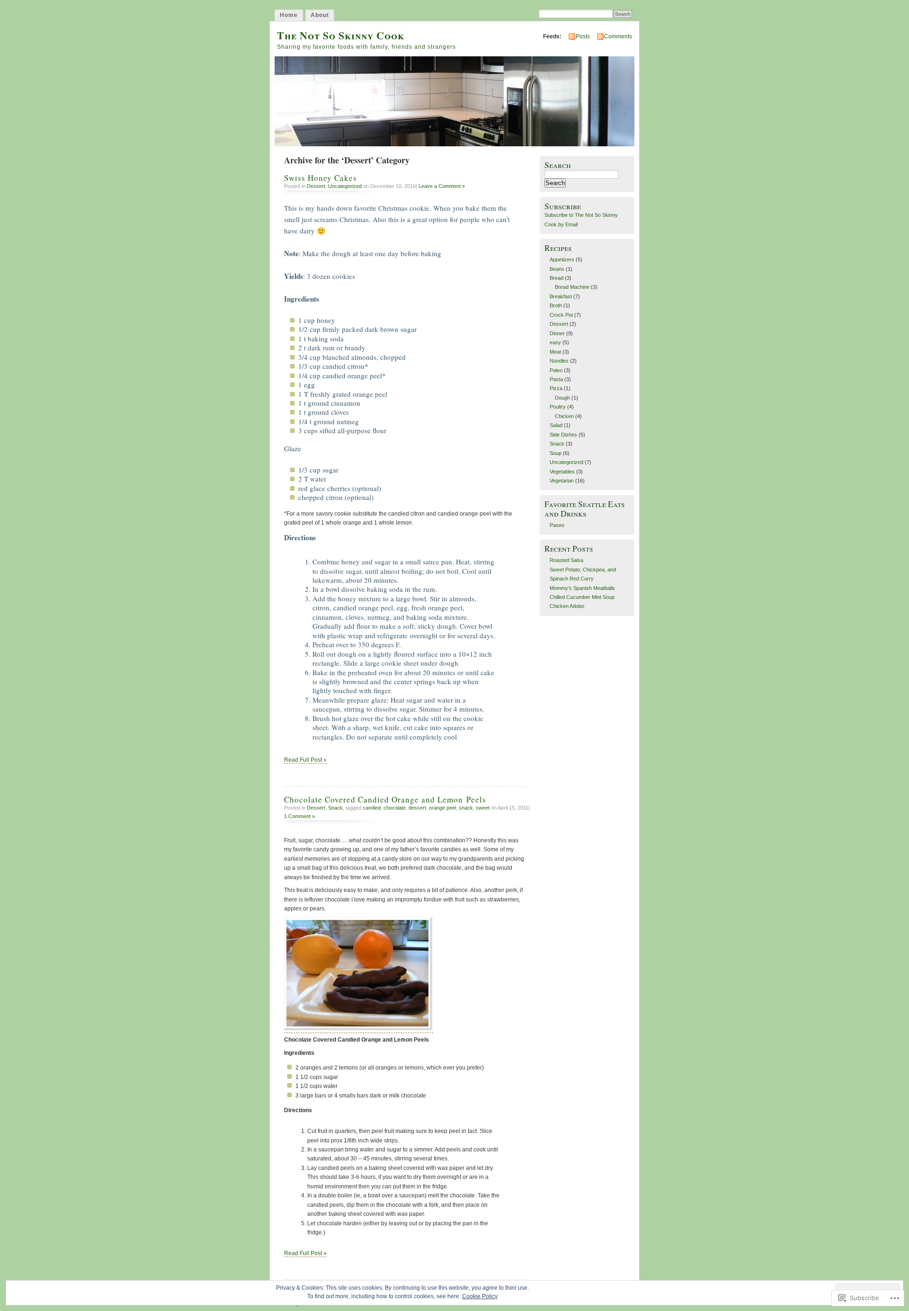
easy (555, 342)
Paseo (557, 525)
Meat (555, 352)
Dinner (557, 333)
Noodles (559, 361)
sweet (483, 808)
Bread (556, 278)
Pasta (556, 379)
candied (372, 808)
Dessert (316, 186)
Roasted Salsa (566, 560)
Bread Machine (572, 287)
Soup (555, 453)
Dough (562, 398)
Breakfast (561, 296)
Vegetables (562, 471)
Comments (618, 36)
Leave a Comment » (442, 186)
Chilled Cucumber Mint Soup (582, 597)
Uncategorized (345, 186)
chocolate (394, 808)
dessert (417, 808)
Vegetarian (562, 480)
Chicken (564, 416)
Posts (583, 36)
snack (466, 808)
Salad (556, 425)
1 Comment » (299, 816)
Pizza (556, 388)
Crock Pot (561, 315)
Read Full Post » (305, 760)
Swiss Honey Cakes (320, 177)
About (320, 15)
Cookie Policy (480, 1296)
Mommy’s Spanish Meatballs (582, 588)
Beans (557, 269)
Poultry (558, 407)
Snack (335, 808)
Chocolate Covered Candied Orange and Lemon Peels (385, 799)
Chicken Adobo (567, 606)
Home (289, 15)
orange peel (442, 808)
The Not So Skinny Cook (340, 35)
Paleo (556, 370)
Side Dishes (563, 434)
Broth (556, 305)
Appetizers (562, 259)
